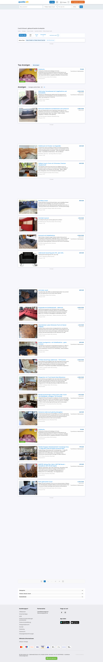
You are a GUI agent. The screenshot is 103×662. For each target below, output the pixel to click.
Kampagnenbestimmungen (26, 633)
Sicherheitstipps (23, 614)
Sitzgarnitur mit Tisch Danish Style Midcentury (51, 377)
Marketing (22, 629)
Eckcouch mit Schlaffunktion (46, 235)
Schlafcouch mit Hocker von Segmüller (49, 146)
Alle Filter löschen (50, 40)
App (53, 2)
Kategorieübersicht (24, 624)
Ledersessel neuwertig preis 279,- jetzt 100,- (51, 253)
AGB (20, 616)
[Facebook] (61, 612)
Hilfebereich (22, 611)
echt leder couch (43, 290)
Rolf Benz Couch (43, 200)
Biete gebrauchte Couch (45, 481)
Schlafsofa (41, 69)
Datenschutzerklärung (25, 622)
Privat (36, 35)
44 (59, 581)
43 (55, 581)
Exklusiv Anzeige (23, 641)
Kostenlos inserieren (78, 2)
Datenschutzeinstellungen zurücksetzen (26, 619)
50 (44, 87)
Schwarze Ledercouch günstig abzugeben (50, 412)
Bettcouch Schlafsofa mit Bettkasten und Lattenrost (53, 108)
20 (41, 87)
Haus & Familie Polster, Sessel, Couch (35, 40)
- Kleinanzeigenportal (43, 612)
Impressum (22, 631)
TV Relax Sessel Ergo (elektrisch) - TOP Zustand (52, 360)
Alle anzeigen (36, 65)
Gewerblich (43, 35)
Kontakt (21, 627)
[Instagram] (65, 612)
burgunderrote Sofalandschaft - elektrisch (50, 307)
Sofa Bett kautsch (43, 218)
